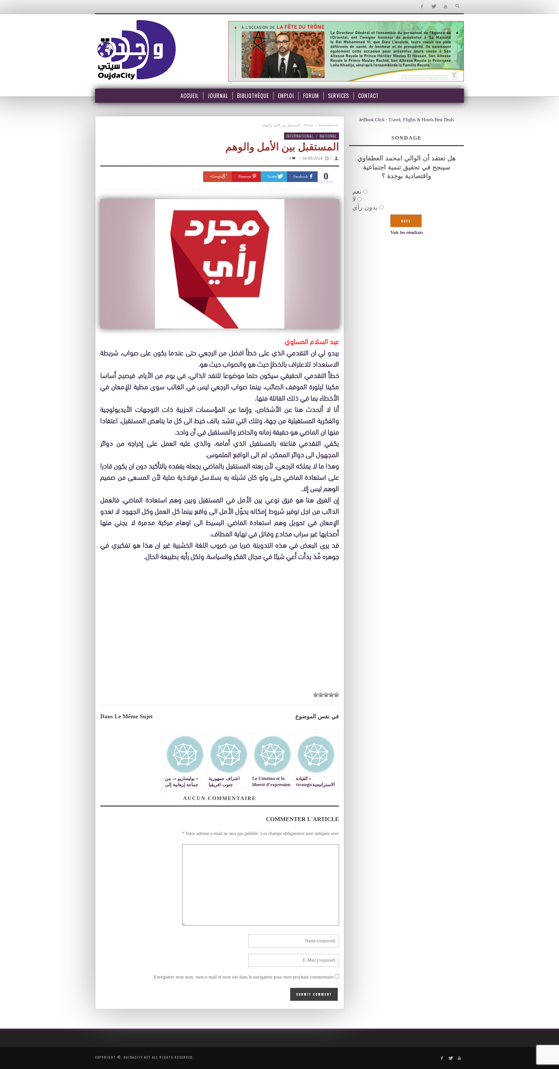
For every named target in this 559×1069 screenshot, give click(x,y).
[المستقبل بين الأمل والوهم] (219, 263)
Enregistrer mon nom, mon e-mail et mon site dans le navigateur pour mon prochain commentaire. (243, 977)
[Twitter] (434, 6)
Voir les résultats (406, 232)
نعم (357, 191)
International (328, 125)
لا (354, 199)
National (328, 136)
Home (308, 125)
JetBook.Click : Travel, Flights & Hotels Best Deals (406, 119)
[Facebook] (422, 6)
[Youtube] (446, 6)
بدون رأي (365, 207)
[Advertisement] (219, 639)
